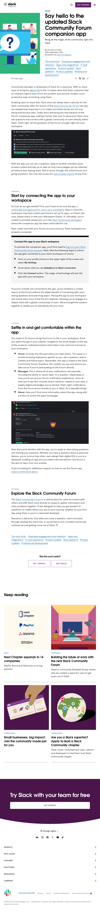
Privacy (40, 893)
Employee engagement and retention (47, 536)
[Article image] (73, 627)
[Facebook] (80, 78)
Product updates (64, 71)
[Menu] (94, 5)
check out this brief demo (24, 471)
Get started (83, 5)
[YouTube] (58, 837)
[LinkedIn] (83, 78)
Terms (48, 893)
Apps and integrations (67, 64)
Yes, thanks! (39, 563)
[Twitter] (76, 78)
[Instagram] (42, 837)
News (47, 11)
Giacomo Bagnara (64, 55)
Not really (61, 563)
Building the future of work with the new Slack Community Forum (72, 661)
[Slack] (10, 5)
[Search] (71, 5)
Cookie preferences (61, 893)
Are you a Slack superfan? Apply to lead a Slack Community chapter (69, 741)
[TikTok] (63, 837)
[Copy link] (87, 78)
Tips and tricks (52, 61)
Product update (66, 68)
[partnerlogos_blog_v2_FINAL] (26, 627)
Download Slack (25, 893)
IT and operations (34, 539)
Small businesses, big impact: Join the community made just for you (25, 741)
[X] (52, 837)
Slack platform (70, 539)
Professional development (34, 543)
